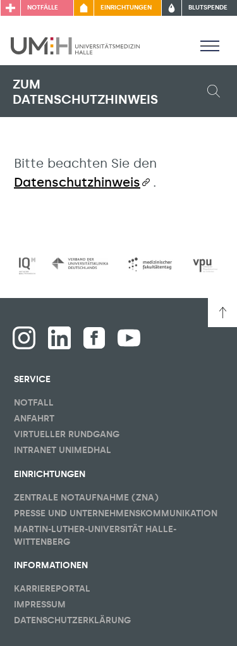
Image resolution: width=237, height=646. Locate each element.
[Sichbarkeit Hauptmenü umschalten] (210, 46)
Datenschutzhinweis (77, 182)
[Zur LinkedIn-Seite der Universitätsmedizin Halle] (59, 338)
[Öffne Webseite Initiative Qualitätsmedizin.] (27, 266)
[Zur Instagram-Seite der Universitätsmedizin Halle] (24, 338)
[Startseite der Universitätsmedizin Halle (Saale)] (75, 45)
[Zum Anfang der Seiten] (222, 313)
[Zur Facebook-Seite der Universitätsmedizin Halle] (94, 338)
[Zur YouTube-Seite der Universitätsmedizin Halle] (129, 338)
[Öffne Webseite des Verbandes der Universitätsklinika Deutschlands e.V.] (80, 263)
